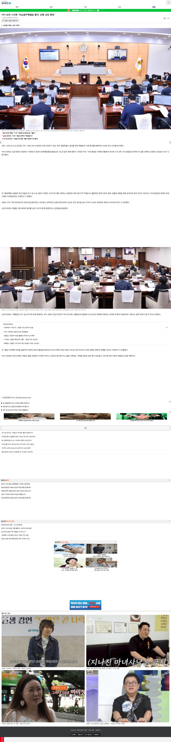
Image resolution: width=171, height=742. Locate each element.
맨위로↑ (97, 735)
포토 (119, 7)
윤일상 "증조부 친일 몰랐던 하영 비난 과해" (19, 335)
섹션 (85, 7)
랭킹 (51, 7)
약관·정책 (91, 730)
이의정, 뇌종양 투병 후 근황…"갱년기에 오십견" (21, 339)
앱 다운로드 (88, 735)
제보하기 (80, 735)
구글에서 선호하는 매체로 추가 (11, 20)
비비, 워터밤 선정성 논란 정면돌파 (16, 332)
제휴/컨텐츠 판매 (82, 730)
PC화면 (73, 735)
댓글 (85, 428)
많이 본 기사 (6, 613)
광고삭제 (2, 739)
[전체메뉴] (168, 2)
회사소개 (73, 730)
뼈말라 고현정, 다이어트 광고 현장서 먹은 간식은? (21, 343)
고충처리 (97, 730)
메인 (17, 7)
